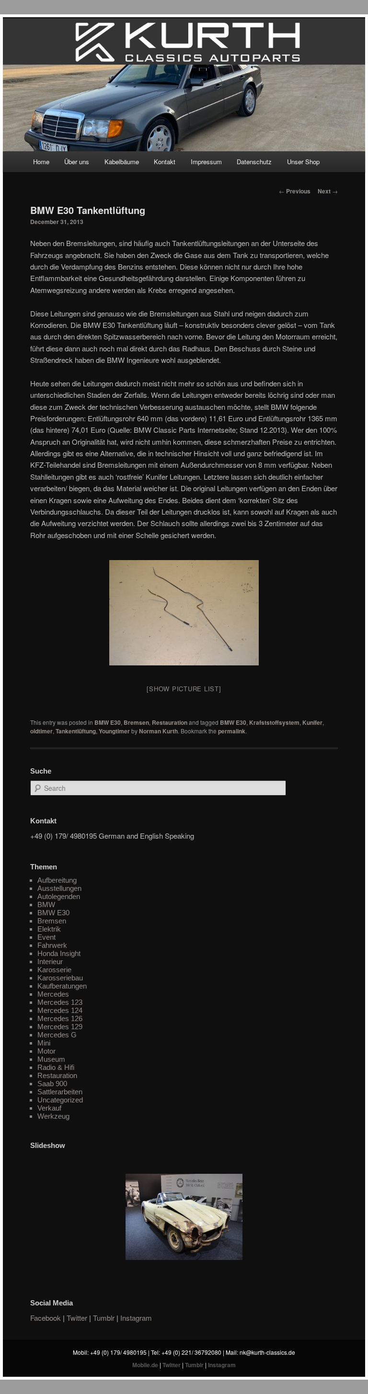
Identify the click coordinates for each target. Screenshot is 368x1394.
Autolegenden (58, 896)
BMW (46, 904)
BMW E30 (107, 722)
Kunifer (312, 722)
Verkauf (49, 1108)
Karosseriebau (60, 978)
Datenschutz (254, 161)
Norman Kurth (158, 731)
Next (328, 191)
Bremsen (136, 722)
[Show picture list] (184, 688)
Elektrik (49, 929)
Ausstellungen (59, 888)
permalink (231, 731)
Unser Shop (303, 161)
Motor (46, 1051)
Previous (294, 191)
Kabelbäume (121, 161)
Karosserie (54, 970)
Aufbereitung (57, 880)
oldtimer (41, 731)
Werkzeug (53, 1116)
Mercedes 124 (59, 1010)
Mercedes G (57, 1035)
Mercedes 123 (59, 1002)
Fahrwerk (52, 945)
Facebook (45, 1318)
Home (41, 161)
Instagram (136, 1318)
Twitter (77, 1318)
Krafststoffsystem (274, 722)
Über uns (76, 161)
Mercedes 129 (59, 1027)
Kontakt (164, 161)
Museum (51, 1059)
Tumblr (104, 1318)
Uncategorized (60, 1100)
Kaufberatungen (62, 986)
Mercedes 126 (59, 1018)
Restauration (169, 722)
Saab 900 (52, 1083)
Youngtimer (114, 731)
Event (46, 937)
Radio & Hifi (55, 1067)
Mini (43, 1043)
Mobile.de (145, 1364)
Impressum (206, 161)
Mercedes (53, 994)
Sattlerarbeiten (59, 1092)
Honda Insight (58, 953)
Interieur (50, 961)
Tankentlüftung (76, 731)
